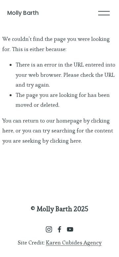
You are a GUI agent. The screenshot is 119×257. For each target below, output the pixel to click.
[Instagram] (49, 229)
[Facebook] (59, 229)
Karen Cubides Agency (73, 242)
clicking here (65, 140)
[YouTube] (70, 229)
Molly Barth (23, 13)
